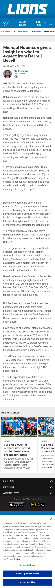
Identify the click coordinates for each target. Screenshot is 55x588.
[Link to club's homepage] (5, 21)
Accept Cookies (27, 582)
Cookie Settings (27, 565)
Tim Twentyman (21, 71)
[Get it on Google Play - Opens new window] (37, 506)
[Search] (45, 23)
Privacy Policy (13, 559)
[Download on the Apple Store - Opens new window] (16, 505)
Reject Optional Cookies (27, 573)
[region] (27, 551)
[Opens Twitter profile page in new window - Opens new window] (16, 77)
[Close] (51, 518)
